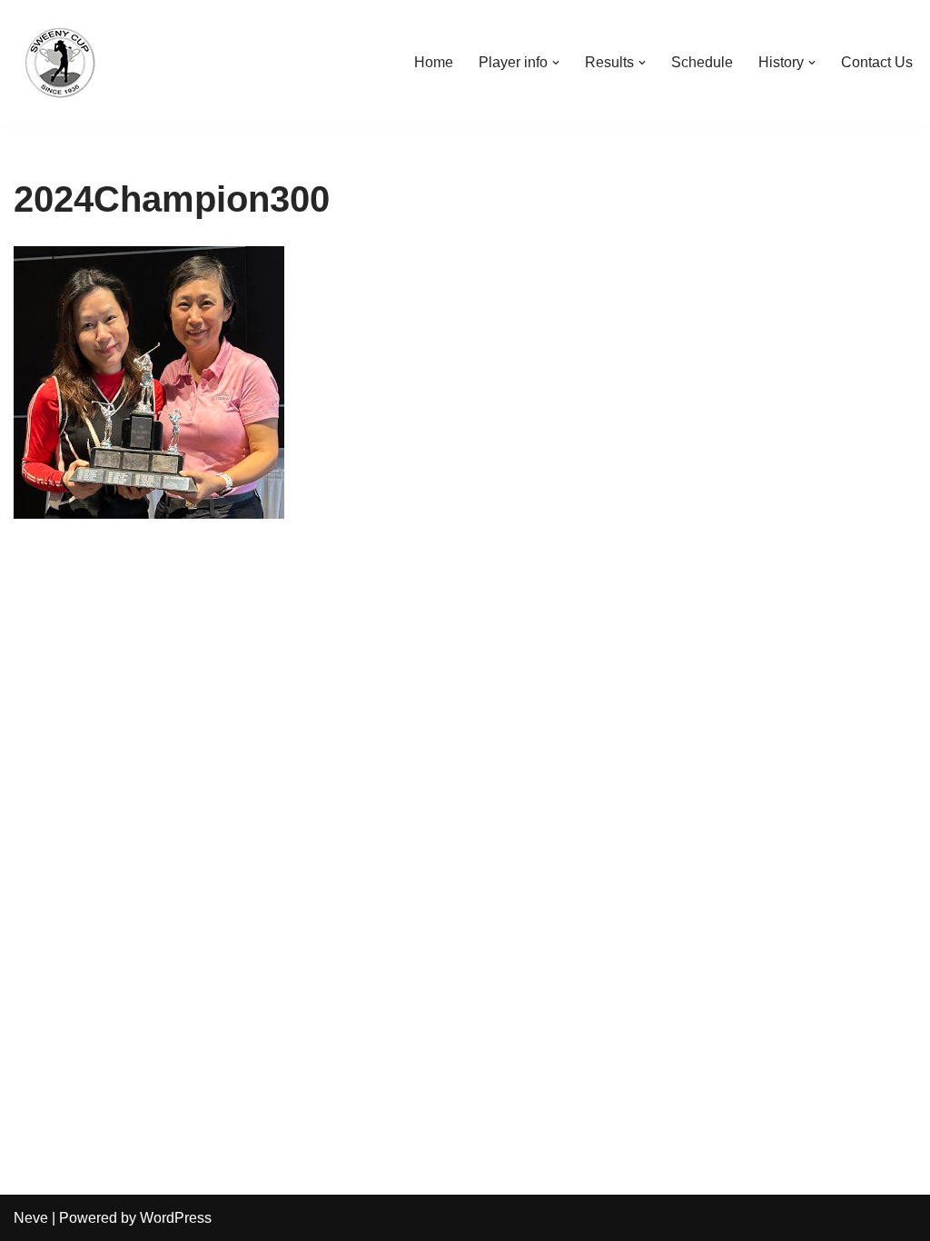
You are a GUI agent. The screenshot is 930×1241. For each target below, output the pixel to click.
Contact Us (877, 62)
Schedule (702, 62)
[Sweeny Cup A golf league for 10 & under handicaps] (59, 62)
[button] (555, 62)
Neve (31, 1218)
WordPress (176, 1218)
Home (433, 62)
